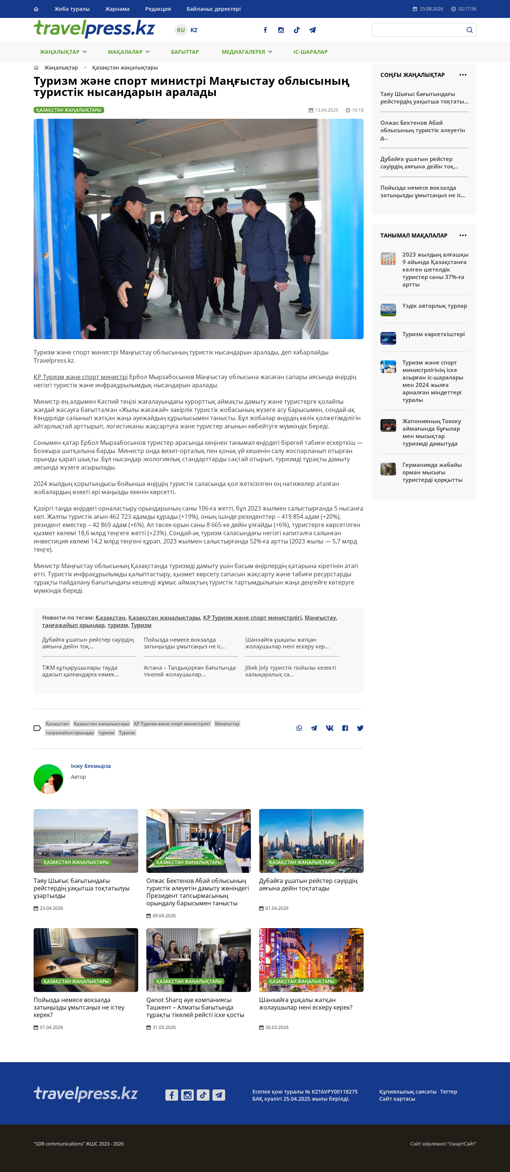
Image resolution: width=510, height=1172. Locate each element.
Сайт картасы (397, 1098)
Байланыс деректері (214, 8)
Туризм (141, 625)
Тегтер (448, 1091)
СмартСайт (462, 1143)
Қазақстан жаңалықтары (164, 617)
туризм (118, 625)
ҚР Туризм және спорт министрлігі (252, 617)
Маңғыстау (320, 617)
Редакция (158, 8)
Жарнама (117, 8)
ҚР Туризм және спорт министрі (81, 377)
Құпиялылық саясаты (407, 1091)
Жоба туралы (72, 8)
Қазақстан (110, 617)
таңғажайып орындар (73, 625)
